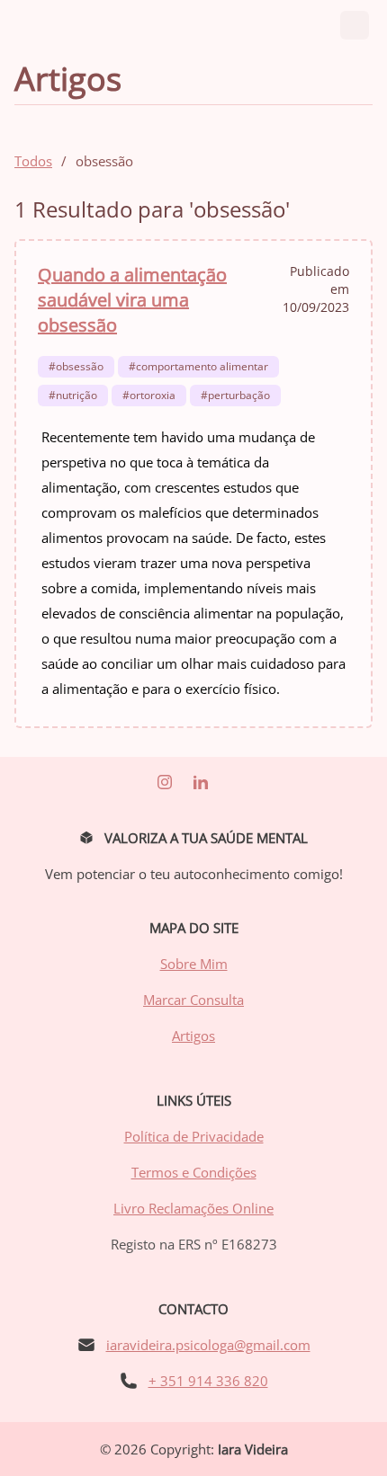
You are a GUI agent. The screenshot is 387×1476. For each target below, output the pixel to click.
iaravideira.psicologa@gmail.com (208, 1345)
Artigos (193, 1036)
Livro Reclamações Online (193, 1208)
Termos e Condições (193, 1172)
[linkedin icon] (165, 782)
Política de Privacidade (194, 1136)
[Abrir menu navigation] (354, 25)
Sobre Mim (194, 964)
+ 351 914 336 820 (208, 1381)
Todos (33, 161)
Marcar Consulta (193, 1000)
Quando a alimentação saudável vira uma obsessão (132, 299)
